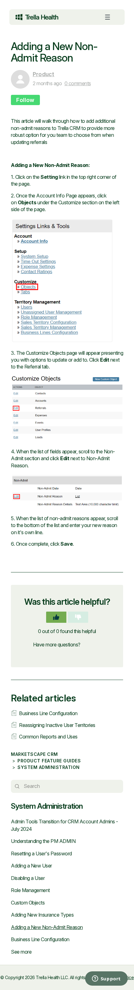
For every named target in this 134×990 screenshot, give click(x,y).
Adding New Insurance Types (42, 915)
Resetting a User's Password (41, 853)
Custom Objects (28, 903)
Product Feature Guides (49, 760)
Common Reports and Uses (48, 736)
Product (43, 74)
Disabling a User (28, 878)
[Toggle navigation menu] (107, 17)
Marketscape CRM (34, 754)
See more (21, 952)
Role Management (30, 890)
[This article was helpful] (56, 617)
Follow (25, 100)
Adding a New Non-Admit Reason (47, 927)
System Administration (48, 767)
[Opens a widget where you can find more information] (81, 979)
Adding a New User (31, 866)
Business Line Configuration (40, 939)
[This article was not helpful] (78, 617)
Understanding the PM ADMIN (43, 841)
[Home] (37, 17)
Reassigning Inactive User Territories (57, 725)
